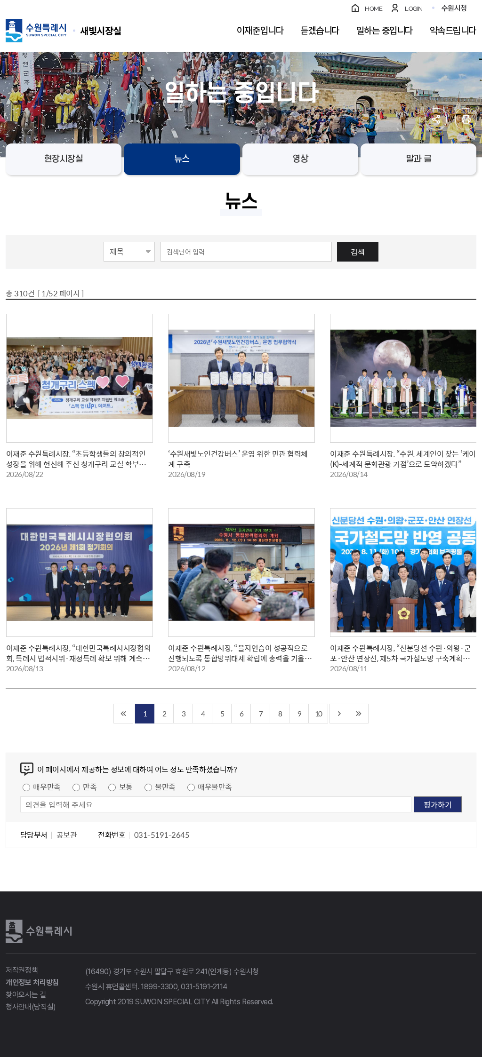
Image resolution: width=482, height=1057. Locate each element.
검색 (358, 251)
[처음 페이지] (123, 713)
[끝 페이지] (359, 713)
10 (318, 713)
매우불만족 (215, 786)
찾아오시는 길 (26, 994)
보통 (126, 786)
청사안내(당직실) (31, 1006)
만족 (89, 786)
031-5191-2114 (204, 986)
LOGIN (414, 8)
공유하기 (436, 118)
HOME (373, 8)
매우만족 (46, 786)
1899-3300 (159, 986)
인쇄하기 (465, 118)
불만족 (165, 786)
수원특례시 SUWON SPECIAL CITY (100, 30)
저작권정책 (22, 970)
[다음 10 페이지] (339, 713)
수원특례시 (39, 931)
